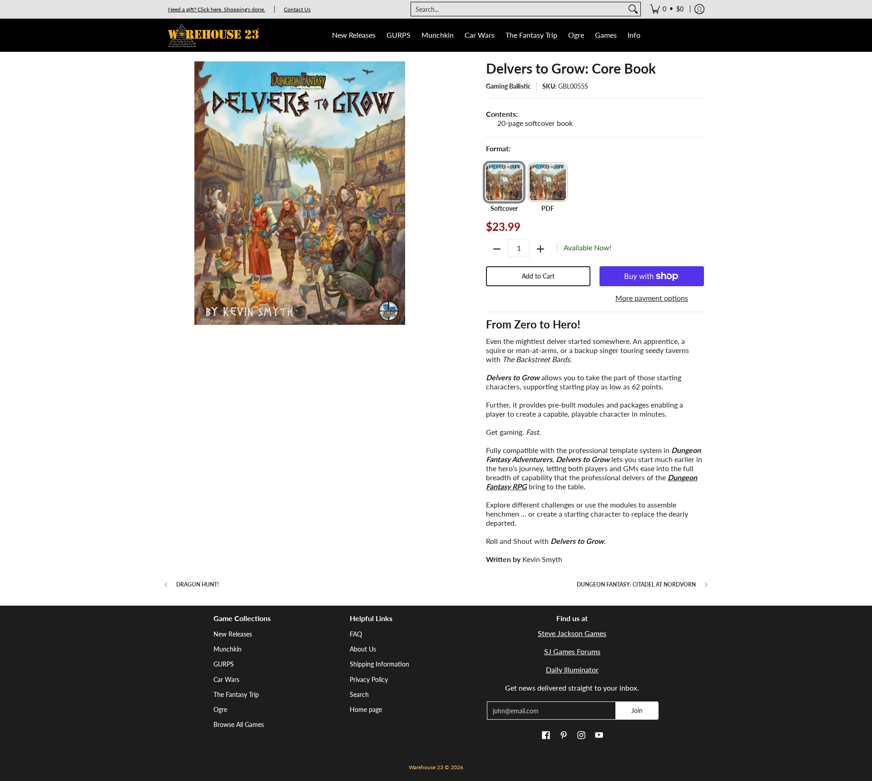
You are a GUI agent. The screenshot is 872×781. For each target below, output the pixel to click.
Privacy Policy (369, 679)
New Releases (232, 634)
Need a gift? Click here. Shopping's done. (216, 9)
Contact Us (297, 9)
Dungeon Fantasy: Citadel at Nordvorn (636, 584)
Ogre (220, 709)
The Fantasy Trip (236, 694)
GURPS (223, 664)
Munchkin (227, 649)
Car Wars (226, 679)
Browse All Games (238, 724)
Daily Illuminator (572, 669)
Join (637, 710)
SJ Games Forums (572, 651)
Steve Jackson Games (572, 633)
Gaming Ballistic (508, 86)
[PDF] (548, 182)
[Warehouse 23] (213, 35)
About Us (363, 649)
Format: (498, 148)
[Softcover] (504, 182)
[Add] (540, 249)
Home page (366, 709)
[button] (546, 735)
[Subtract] (497, 249)
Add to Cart (538, 276)
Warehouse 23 (426, 767)
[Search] (633, 9)
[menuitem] (666, 9)
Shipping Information (379, 664)
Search (359, 694)
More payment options (651, 297)
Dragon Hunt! (197, 584)
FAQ (356, 634)
